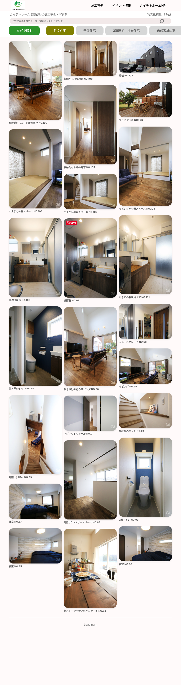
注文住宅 (60, 30)
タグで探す (24, 30)
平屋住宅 (89, 30)
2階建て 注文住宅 (126, 30)
